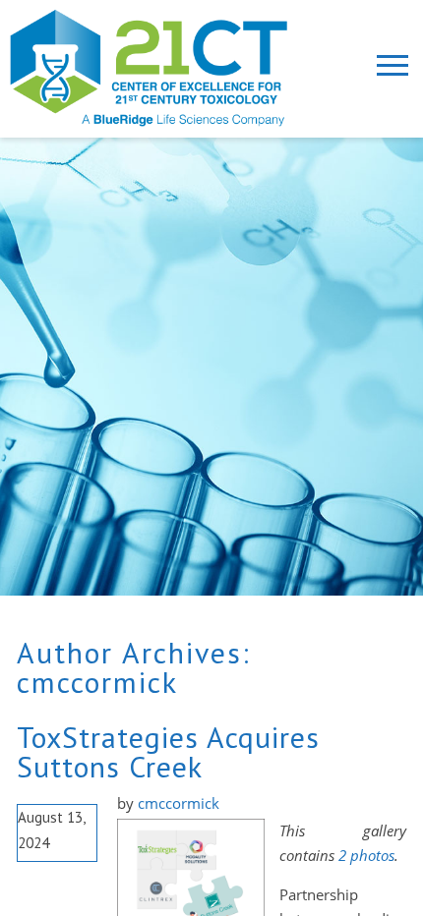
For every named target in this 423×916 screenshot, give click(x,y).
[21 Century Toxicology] (166, 68)
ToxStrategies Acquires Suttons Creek (168, 751)
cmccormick (97, 681)
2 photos (366, 855)
